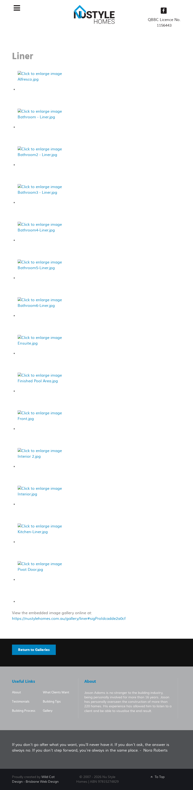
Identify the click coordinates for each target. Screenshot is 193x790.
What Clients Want (56, 692)
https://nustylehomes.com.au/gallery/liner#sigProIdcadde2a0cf (68, 618)
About (16, 692)
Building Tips (52, 701)
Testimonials (20, 701)
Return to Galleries (34, 650)
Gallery (47, 710)
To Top (159, 777)
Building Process (23, 710)
